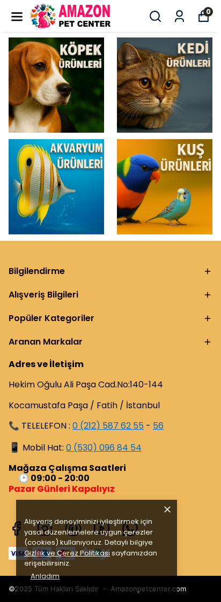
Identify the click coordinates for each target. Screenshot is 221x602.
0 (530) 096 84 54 (104, 447)
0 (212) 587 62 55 (108, 426)
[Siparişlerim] (179, 16)
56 (158, 426)
